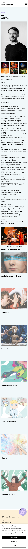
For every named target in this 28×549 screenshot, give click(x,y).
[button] (2, 237)
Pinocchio (5, 312)
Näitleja (3, 12)
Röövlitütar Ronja (8, 494)
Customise (14, 541)
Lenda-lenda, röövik (9, 385)
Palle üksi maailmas (8, 422)
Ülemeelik (5, 349)
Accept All (14, 537)
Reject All (14, 545)
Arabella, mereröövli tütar (11, 276)
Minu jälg (4, 458)
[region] (14, 536)
